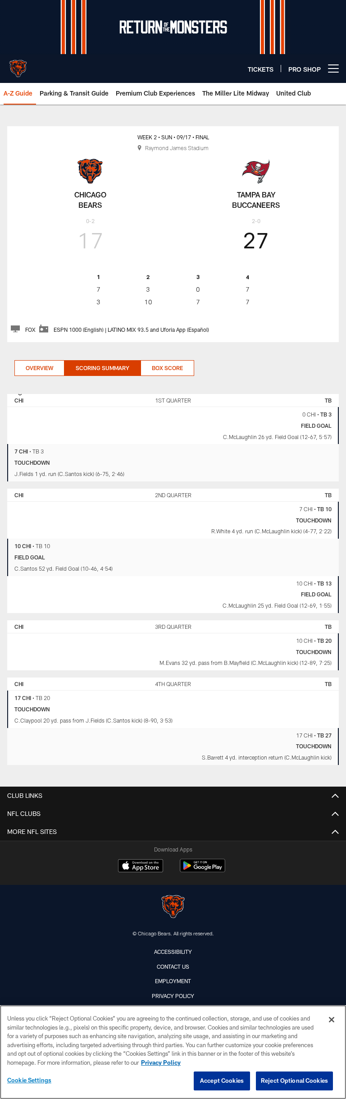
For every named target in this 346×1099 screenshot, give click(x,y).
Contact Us (173, 966)
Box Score (167, 368)
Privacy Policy (173, 996)
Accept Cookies (222, 1080)
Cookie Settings (29, 1080)
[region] (173, 1052)
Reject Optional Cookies (294, 1080)
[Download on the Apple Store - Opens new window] (140, 867)
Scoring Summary (102, 368)
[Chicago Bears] (173, 907)
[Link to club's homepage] (18, 65)
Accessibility (173, 951)
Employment (173, 981)
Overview (39, 368)
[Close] (331, 1020)
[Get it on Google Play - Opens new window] (202, 870)
